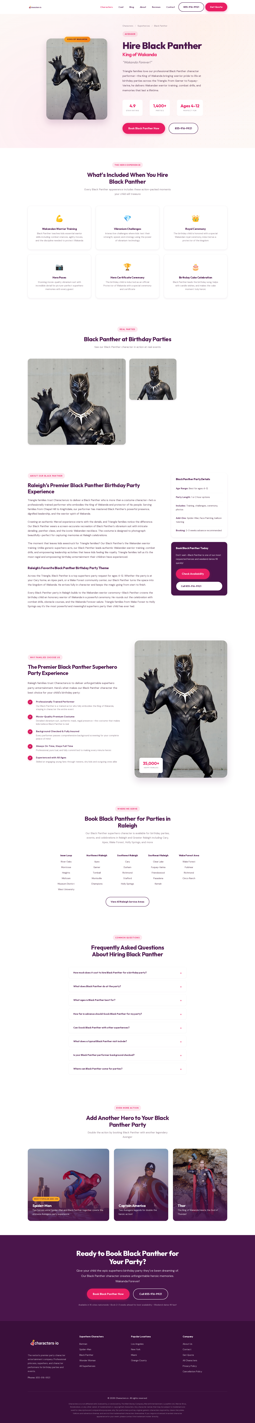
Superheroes (144, 25)
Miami (134, 1355)
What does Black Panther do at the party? (97, 986)
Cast (121, 7)
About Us (187, 1344)
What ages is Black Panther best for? (94, 999)
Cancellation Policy (192, 1371)
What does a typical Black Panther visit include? (100, 1041)
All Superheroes (87, 1366)
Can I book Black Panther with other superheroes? (101, 1027)
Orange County (139, 1360)
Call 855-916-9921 (191, 586)
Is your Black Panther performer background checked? (104, 1054)
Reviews (156, 7)
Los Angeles (137, 1344)
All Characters (190, 1360)
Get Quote (216, 6)
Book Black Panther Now (143, 128)
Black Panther (86, 1355)
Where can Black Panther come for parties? (97, 1068)
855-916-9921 (191, 6)
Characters (106, 7)
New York (135, 1349)
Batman (83, 1344)
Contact (170, 7)
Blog (131, 7)
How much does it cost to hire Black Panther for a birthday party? (110, 972)
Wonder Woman (87, 1360)
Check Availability (193, 573)
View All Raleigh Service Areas (127, 901)
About (143, 7)
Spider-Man (85, 1349)
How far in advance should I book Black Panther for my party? (107, 1013)
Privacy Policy (190, 1366)
